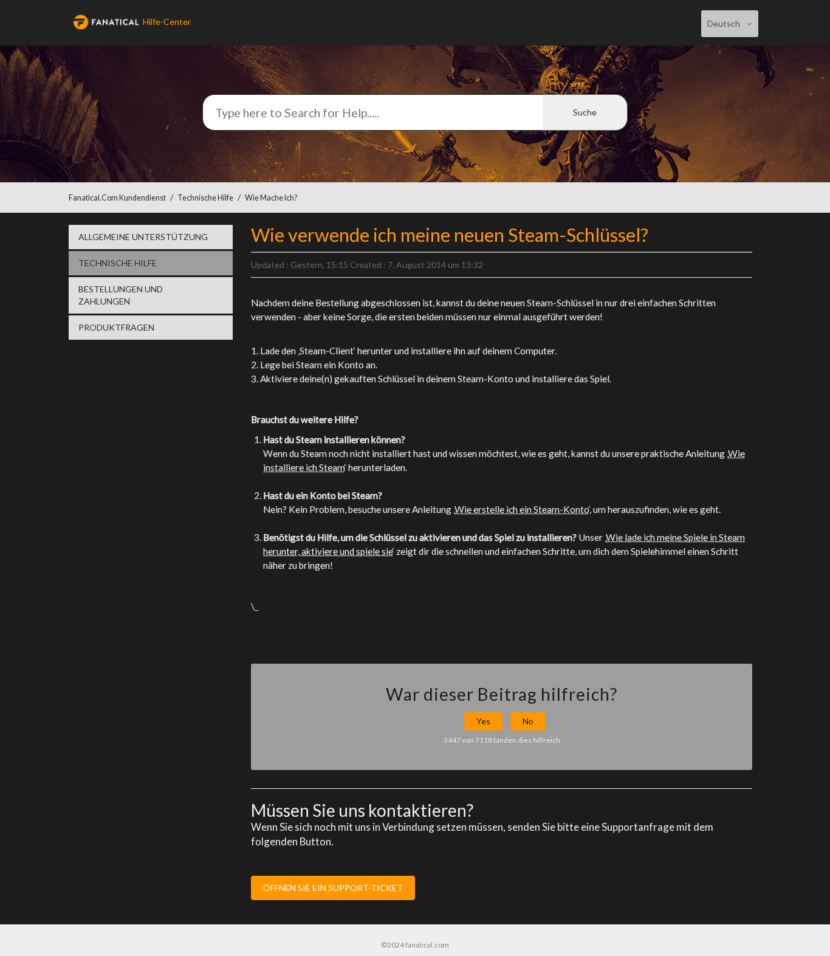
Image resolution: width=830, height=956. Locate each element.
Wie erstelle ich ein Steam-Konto (521, 509)
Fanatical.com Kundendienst (117, 197)
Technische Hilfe (205, 197)
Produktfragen (116, 327)
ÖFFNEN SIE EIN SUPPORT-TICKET (333, 887)
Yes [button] (483, 721)
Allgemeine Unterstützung (143, 237)
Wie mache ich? (271, 197)
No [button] (528, 721)
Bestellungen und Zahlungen (120, 295)
